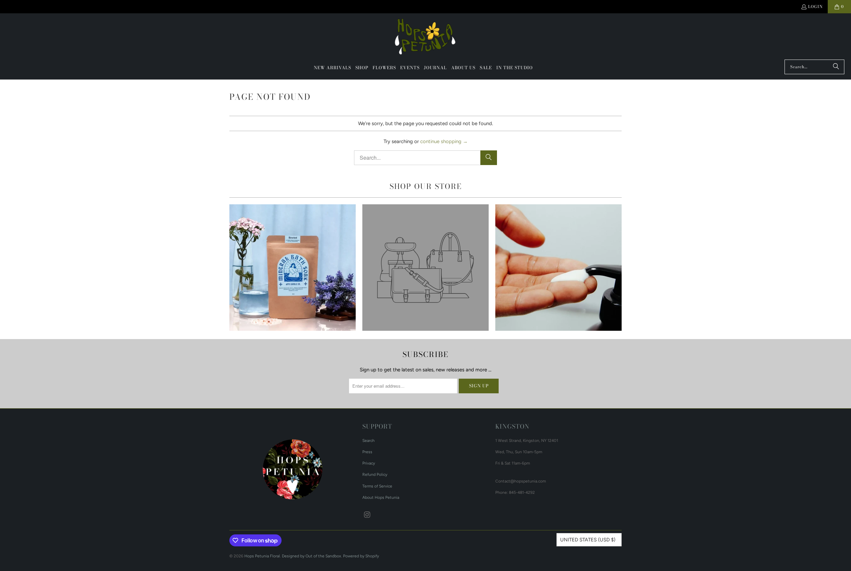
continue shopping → (444, 141)
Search (368, 440)
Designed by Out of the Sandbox (311, 556)
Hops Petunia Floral (262, 556)
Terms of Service (377, 486)
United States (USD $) (587, 540)
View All (292, 287)
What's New (292, 267)
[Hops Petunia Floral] (425, 38)
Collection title (425, 267)
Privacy (368, 463)
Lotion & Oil (558, 267)
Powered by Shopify (361, 556)
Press (367, 452)
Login (815, 6)
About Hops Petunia (380, 497)
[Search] (836, 67)
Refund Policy (374, 474)
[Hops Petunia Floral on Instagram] (367, 515)
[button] (361, 68)
